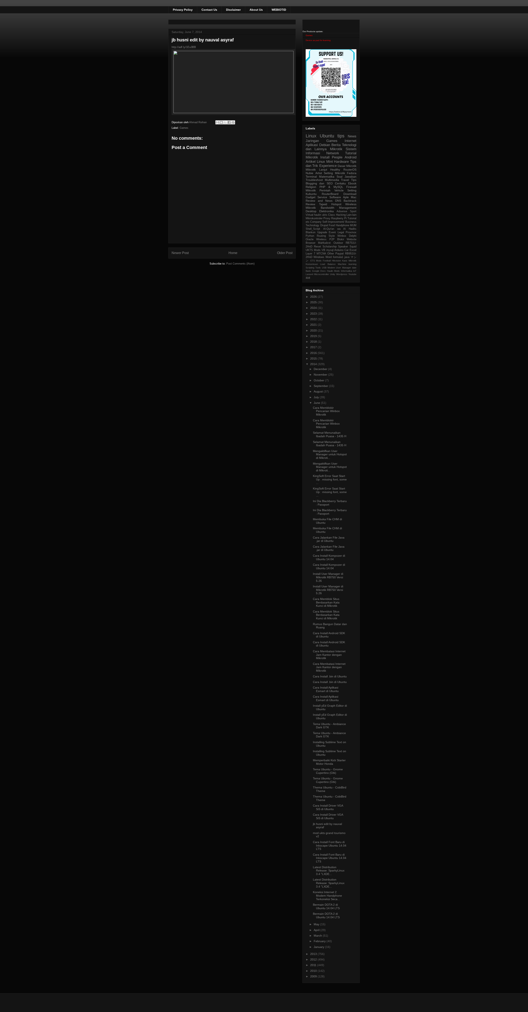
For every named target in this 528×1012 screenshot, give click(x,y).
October (319, 380)
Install (325, 157)
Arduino (338, 250)
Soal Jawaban (346, 176)
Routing (321, 235)
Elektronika (326, 211)
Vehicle (339, 190)
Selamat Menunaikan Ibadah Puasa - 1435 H (329, 434)
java (346, 257)
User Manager (343, 267)
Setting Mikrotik (334, 173)
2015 (314, 358)
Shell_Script (313, 228)
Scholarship (330, 246)
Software (335, 197)
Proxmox (351, 232)
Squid (353, 246)
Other (330, 253)
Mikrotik (336, 149)
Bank (308, 271)
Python (310, 235)
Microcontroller (321, 274)
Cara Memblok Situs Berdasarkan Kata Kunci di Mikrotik (326, 602)
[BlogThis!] (221, 122)
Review (310, 204)
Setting (351, 190)
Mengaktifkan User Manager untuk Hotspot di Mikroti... (330, 454)
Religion (311, 187)
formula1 (338, 257)
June (317, 402)
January (319, 947)
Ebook (352, 183)
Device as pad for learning (318, 40)
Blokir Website (346, 239)
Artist (318, 173)
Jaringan (312, 141)
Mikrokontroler (314, 218)
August (319, 391)
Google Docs (319, 271)
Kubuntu (311, 194)
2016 (314, 353)
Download (349, 194)
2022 (314, 319)
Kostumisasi (312, 264)
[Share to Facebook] (229, 122)
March (318, 935)
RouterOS (349, 169)
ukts (324, 214)
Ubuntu (327, 135)
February (320, 941)
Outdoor (338, 242)
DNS (338, 200)
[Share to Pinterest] (233, 122)
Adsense (342, 211)
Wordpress (341, 274)
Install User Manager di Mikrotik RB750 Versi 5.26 (328, 577)
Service (322, 197)
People (337, 157)
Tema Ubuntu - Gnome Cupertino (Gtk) (328, 771)
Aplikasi (312, 145)
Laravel (309, 274)
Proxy (326, 218)
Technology (312, 225)
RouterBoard (330, 194)
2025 (314, 302)
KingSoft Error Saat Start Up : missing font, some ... (330, 479)
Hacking (341, 214)
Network (332, 153)
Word (328, 257)
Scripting (310, 267)
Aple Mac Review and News (331, 199)
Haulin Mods (333, 271)
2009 (314, 976)
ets (307, 221)
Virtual (309, 214)
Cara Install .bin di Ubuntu (330, 676)
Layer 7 (310, 253)
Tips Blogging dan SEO (331, 181)
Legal (341, 232)
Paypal (339, 253)
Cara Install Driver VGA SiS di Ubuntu (328, 807)
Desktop (311, 211)
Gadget (310, 197)
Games (184, 127)
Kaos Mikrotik (349, 260)
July (317, 397)
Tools (318, 267)
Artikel (311, 162)
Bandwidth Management (339, 207)
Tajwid (323, 204)
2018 (314, 341)
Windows (319, 257)
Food (332, 225)
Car (346, 250)
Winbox (341, 235)
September (321, 386)
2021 (314, 324)
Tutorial (352, 218)
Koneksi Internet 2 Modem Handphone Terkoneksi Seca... (327, 895)
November (321, 374)
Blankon (310, 232)
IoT (354, 271)
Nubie (309, 173)
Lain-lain (351, 214)
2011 (313, 965)
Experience (328, 166)
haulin (317, 214)
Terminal (311, 176)
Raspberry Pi (339, 218)
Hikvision (336, 260)
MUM (353, 225)
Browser (310, 242)
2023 (314, 313)
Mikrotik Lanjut (316, 169)
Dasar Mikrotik (347, 165)
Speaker (343, 246)
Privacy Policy (183, 9)
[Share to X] (225, 122)
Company (316, 221)
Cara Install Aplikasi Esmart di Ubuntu (326, 689)
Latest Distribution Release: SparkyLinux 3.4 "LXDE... (328, 871)
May (317, 924)
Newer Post (180, 253)
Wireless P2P (325, 239)
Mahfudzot (324, 242)
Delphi (352, 235)
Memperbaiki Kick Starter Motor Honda (329, 762)
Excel (353, 250)
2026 (314, 296)
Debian (324, 145)
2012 (314, 959)
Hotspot (336, 204)
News (352, 136)
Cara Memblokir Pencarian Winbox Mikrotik (326, 411)
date (354, 267)
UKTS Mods (313, 250)
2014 (314, 364)
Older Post (284, 253)
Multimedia (332, 180)
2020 (314, 330)
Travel (345, 180)
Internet (350, 141)
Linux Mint (325, 162)
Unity (332, 274)
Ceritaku (340, 183)
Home (233, 253)
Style (332, 235)
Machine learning (347, 264)
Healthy (335, 169)
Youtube (352, 274)
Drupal (324, 225)
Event (332, 232)
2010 (314, 970)
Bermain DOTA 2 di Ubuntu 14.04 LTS (326, 906)
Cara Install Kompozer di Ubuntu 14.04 (329, 557)
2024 (314, 307)
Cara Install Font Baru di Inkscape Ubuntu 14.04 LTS (329, 845)
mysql (330, 250)
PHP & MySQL (331, 187)
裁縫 (308, 277)
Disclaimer (233, 9)
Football (327, 260)
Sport (353, 211)
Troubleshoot (314, 180)
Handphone (342, 225)
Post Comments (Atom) (240, 263)
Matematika (326, 176)
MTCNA (321, 253)
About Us (256, 9)
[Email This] (217, 122)
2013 (314, 954)
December (321, 369)
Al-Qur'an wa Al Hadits (339, 228)
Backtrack (350, 200)
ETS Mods (316, 260)
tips (340, 135)
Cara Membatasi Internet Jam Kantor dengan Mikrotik (329, 655)
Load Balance (327, 264)
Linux (311, 135)
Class (331, 214)
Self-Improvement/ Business (339, 221)
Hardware (341, 162)
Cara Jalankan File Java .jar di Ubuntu (328, 539)
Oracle (310, 239)
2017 (314, 347)
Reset (317, 246)
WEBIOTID (279, 9)
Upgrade (322, 232)
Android (350, 157)
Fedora (351, 173)
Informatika (346, 271)
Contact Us (209, 9)
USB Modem (328, 267)
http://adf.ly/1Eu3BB (184, 47)
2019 (314, 336)
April (317, 930)
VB (323, 250)
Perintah (324, 190)
